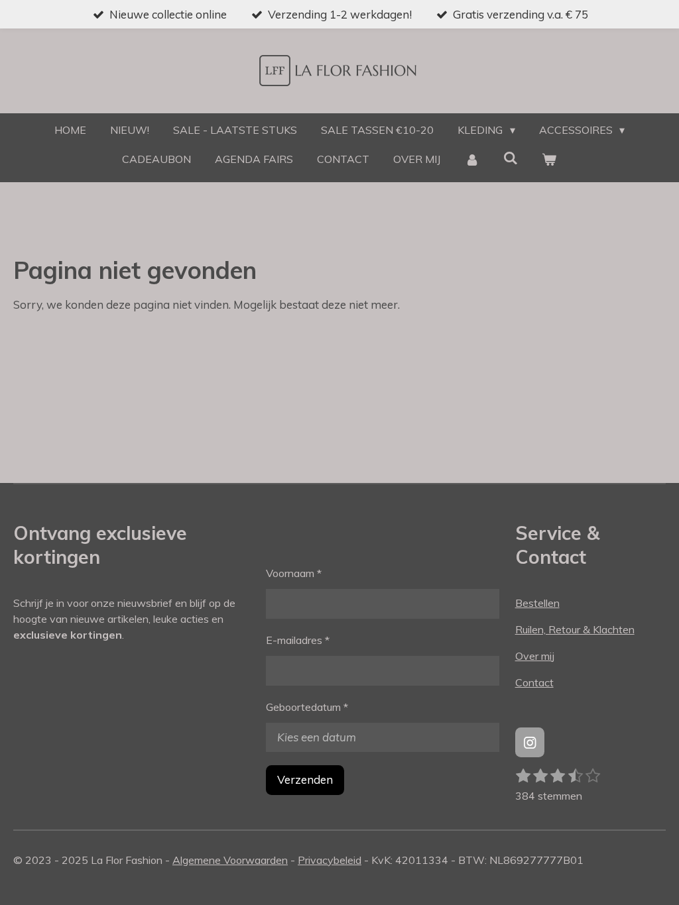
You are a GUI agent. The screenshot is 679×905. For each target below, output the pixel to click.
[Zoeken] (510, 158)
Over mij (534, 656)
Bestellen (537, 603)
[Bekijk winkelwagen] (549, 159)
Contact (534, 682)
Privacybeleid (329, 860)
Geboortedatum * (307, 707)
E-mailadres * (298, 640)
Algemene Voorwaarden (230, 860)
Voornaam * (294, 573)
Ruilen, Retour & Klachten (575, 629)
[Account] (471, 159)
